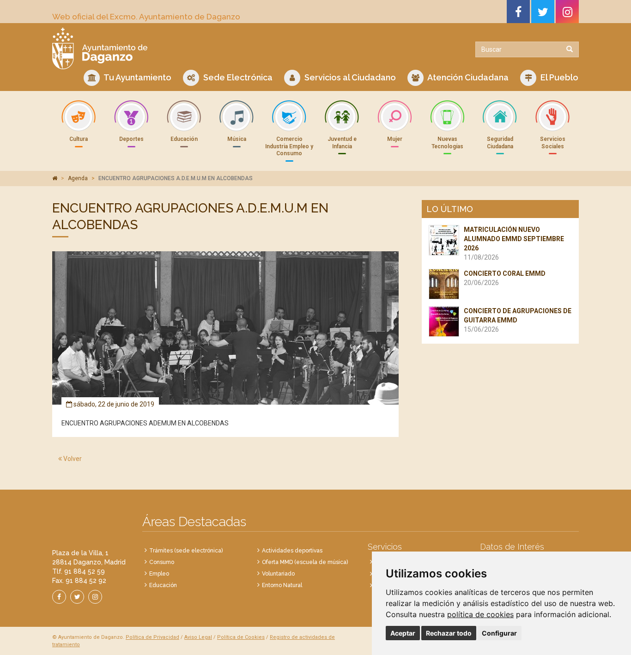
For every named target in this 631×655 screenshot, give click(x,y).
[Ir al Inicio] (180, 48)
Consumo (161, 562)
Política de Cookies (241, 637)
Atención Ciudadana (467, 77)
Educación (163, 585)
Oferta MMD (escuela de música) (305, 562)
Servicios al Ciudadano (349, 77)
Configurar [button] (499, 633)
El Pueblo (558, 77)
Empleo (159, 573)
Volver (72, 458)
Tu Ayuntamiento (136, 77)
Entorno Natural (282, 585)
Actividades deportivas (292, 550)
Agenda (78, 178)
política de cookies (480, 614)
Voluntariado (278, 573)
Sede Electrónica (237, 77)
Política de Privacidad (152, 637)
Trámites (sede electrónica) (186, 550)
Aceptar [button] (402, 633)
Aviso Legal (198, 637)
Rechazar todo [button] (449, 633)
